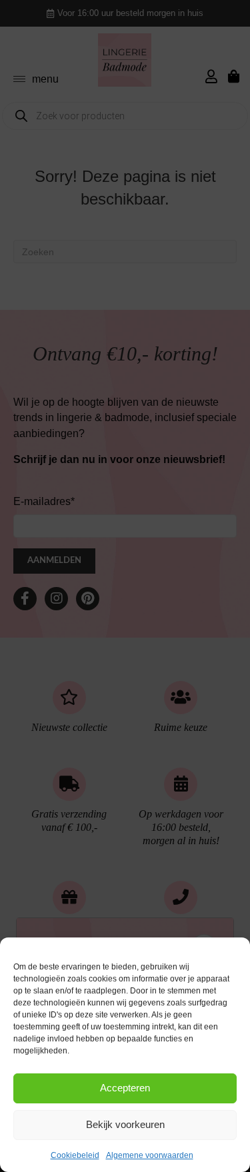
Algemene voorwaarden (149, 1155)
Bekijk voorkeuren (125, 1124)
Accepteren (125, 1087)
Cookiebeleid (75, 1155)
